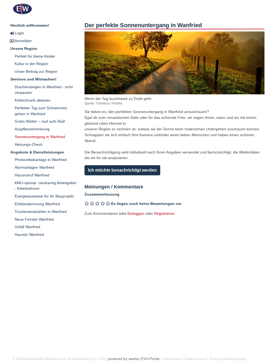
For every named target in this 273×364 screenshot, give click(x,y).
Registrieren (164, 213)
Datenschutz (195, 359)
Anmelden (23, 41)
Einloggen (135, 213)
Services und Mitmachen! (33, 79)
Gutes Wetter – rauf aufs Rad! (40, 121)
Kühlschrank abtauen (32, 100)
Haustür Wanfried (29, 234)
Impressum (172, 359)
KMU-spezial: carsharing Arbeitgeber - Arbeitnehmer (46, 186)
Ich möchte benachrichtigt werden (122, 170)
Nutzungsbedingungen (228, 359)
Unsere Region (23, 48)
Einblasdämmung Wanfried (37, 204)
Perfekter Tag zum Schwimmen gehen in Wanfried (41, 111)
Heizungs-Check (28, 144)
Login (19, 33)
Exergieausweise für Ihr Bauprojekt (44, 196)
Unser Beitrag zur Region (36, 71)
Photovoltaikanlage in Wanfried (41, 159)
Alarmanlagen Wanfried (34, 167)
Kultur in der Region (31, 64)
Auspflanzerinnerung (32, 129)
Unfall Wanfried (27, 227)
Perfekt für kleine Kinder (35, 56)
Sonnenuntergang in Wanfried (40, 137)
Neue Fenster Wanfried (34, 219)
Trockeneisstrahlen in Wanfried (41, 211)
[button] (174, 69)
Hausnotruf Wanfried (32, 175)
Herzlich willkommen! (29, 25)
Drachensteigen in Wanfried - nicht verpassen (44, 90)
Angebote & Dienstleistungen (37, 152)
